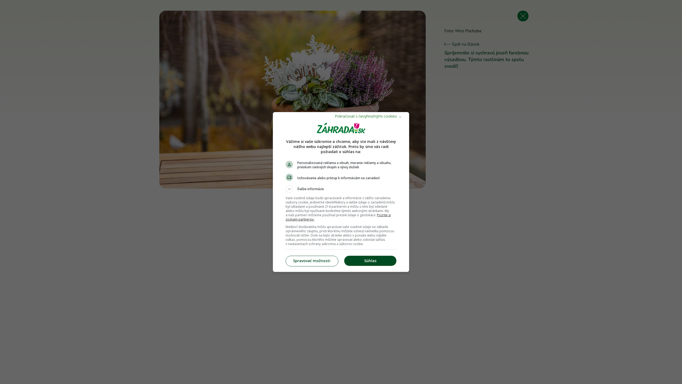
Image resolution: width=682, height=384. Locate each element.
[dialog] (341, 192)
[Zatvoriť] (368, 116)
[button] (341, 189)
